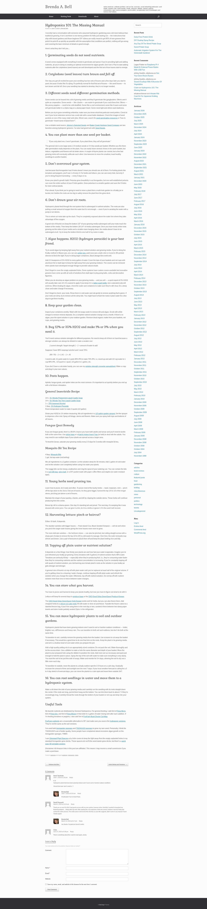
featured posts (139, 478)
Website (47, 879)
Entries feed (138, 526)
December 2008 (140, 439)
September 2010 (140, 382)
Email (47, 873)
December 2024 (140, 127)
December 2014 (140, 255)
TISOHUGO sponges (84, 728)
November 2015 (140, 231)
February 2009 (139, 432)
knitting (137, 488)
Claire (55, 830)
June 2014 (138, 268)
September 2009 (140, 412)
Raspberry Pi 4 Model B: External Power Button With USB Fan (146, 67)
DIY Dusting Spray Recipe (144, 40)
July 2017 (137, 194)
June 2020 (138, 184)
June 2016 (138, 211)
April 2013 (138, 308)
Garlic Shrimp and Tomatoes (118, 764)
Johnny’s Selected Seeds (76, 125)
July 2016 (137, 208)
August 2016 (139, 204)
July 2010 (137, 385)
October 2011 (139, 369)
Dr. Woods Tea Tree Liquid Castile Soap (65, 401)
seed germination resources (107, 118)
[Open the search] (158, 16)
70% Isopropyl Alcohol (56, 403)
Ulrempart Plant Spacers (58, 738)
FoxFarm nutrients (52, 721)
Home (51, 16)
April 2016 (138, 218)
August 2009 (139, 416)
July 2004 (137, 452)
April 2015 (138, 245)
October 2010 (139, 379)
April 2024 (138, 134)
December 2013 (140, 281)
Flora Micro (121, 711)
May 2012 (138, 345)
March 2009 (138, 429)
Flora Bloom (71, 714)
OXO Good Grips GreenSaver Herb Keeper (65, 601)
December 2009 (140, 402)
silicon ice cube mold (68, 604)
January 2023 (139, 151)
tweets (136, 508)
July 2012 (137, 338)
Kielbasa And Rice (52, 764)
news (136, 494)
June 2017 (138, 198)
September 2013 (140, 292)
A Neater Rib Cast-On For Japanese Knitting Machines (146, 96)
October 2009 (139, 409)
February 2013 (139, 315)
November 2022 (140, 157)
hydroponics (71, 755)
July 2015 (137, 238)
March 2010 (138, 392)
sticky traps (70, 434)
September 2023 (140, 144)
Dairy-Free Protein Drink (143, 37)
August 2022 (139, 161)
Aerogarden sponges (64, 728)
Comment (48, 850)
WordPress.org (139, 533)
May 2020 (138, 188)
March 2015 (138, 248)
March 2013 (138, 312)
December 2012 (140, 322)
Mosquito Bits (56, 454)
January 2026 (139, 110)
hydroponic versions (117, 721)
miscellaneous (139, 491)
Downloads (82, 16)
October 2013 (139, 288)
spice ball (62, 472)
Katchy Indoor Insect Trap (88, 434)
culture (136, 474)
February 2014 (139, 278)
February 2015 (139, 251)
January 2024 (139, 137)
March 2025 (138, 124)
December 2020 (140, 181)
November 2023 (140, 141)
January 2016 (139, 224)
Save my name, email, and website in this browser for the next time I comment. (72, 884)
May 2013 (138, 305)
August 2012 (139, 335)
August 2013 (139, 295)
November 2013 (140, 285)
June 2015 (138, 241)
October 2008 (139, 446)
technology (138, 504)
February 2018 (139, 191)
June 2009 (138, 422)
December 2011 (140, 362)
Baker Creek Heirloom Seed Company (104, 125)
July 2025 (137, 121)
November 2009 (140, 405)
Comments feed (140, 530)
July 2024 (137, 131)
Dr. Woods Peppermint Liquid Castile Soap (66, 398)
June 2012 (138, 342)
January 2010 (139, 399)
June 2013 (138, 302)
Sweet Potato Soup (141, 47)
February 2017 (139, 201)
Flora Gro (54, 714)
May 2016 (138, 214)
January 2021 (139, 178)
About (96, 16)
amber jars (82, 253)
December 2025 (140, 114)
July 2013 (137, 298)
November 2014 (140, 258)
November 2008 (140, 442)
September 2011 (140, 372)
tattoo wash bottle (100, 283)
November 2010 (140, 375)
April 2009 (138, 426)
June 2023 (138, 147)
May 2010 (138, 389)
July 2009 (137, 419)
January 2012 (139, 359)
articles (137, 467)
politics (136, 501)
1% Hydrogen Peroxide (60, 406)
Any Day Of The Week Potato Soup (147, 44)
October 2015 (139, 235)
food (135, 481)
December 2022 (140, 154)
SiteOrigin (102, 904)
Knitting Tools (66, 16)
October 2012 (139, 328)
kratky (76, 755)
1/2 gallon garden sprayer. (105, 413)
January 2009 (139, 436)
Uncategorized (139, 511)
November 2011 (140, 365)
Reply (71, 777)
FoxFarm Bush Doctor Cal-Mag (95, 716)
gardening (53, 755)
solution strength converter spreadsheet (100, 366)
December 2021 (140, 164)
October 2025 (139, 117)
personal (137, 498)
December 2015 (140, 228)
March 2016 (138, 221)
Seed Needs (100, 128)
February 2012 (139, 355)
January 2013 (139, 318)
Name (47, 868)
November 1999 (140, 456)
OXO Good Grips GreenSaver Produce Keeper (106, 596)
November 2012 (140, 325)
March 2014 (138, 275)
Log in (136, 523)
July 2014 (137, 265)
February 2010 (139, 395)
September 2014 (140, 261)
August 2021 (139, 171)
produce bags (78, 596)
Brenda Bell (64, 28)
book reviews (139, 471)
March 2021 (138, 174)
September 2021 (140, 167)
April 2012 (138, 348)
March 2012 (138, 352)
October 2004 (139, 449)
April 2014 (138, 271)
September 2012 (140, 332)
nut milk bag (53, 472)
